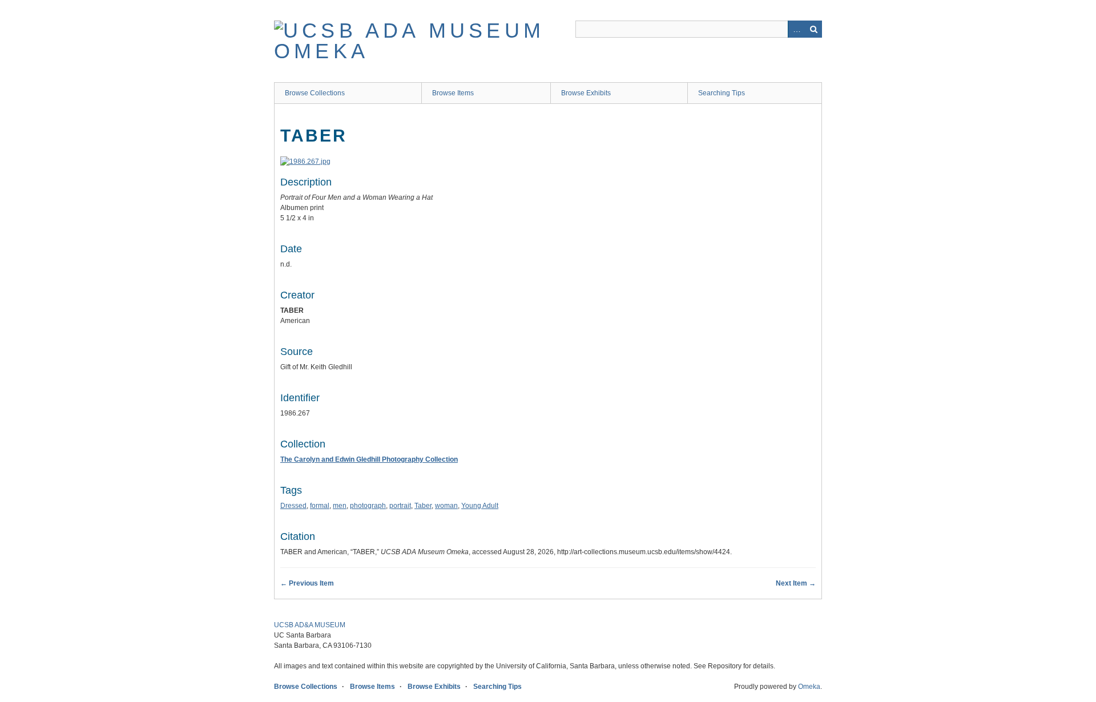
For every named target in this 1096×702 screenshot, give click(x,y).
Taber (423, 506)
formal (319, 506)
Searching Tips (721, 93)
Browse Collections (315, 93)
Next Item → (796, 583)
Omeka (809, 687)
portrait (400, 506)
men (339, 506)
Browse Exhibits (586, 93)
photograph (368, 506)
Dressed (293, 506)
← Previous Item (307, 583)
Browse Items (453, 93)
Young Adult (479, 506)
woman (446, 506)
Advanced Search (796, 29)
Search (813, 29)
